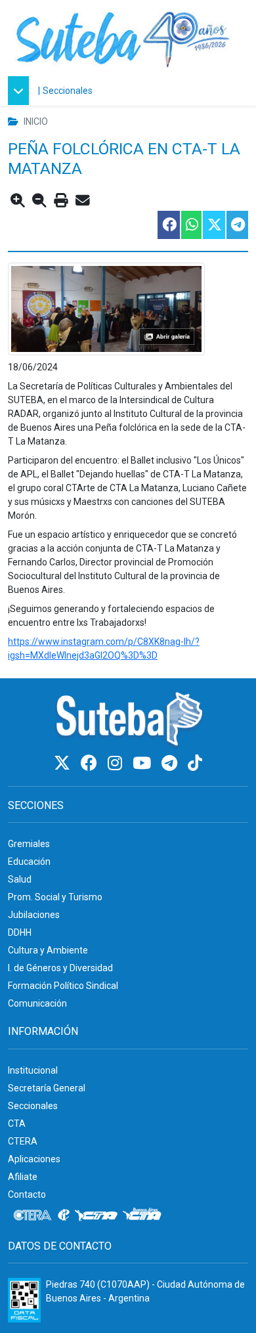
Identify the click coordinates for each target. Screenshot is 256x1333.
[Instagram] (117, 763)
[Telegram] (171, 763)
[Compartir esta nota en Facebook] (168, 225)
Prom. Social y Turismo (55, 897)
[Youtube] (144, 763)
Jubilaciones (34, 914)
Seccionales (68, 90)
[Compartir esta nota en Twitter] (213, 225)
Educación (29, 861)
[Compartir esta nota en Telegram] (236, 225)
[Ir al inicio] (123, 38)
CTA (17, 1123)
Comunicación (37, 1003)
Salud (20, 879)
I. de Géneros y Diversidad (60, 968)
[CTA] (96, 1215)
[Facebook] (91, 763)
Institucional (33, 1070)
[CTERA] (33, 1215)
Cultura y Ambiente (48, 950)
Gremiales (29, 844)
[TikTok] (195, 763)
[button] (21, 91)
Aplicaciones (34, 1159)
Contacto (27, 1194)
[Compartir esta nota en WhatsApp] (191, 225)
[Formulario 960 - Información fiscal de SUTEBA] (24, 1300)
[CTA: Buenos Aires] (144, 1215)
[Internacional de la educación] (64, 1215)
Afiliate (22, 1176)
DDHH (20, 932)
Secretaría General (46, 1088)
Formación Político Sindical (63, 985)
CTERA (22, 1141)
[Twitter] (64, 763)
